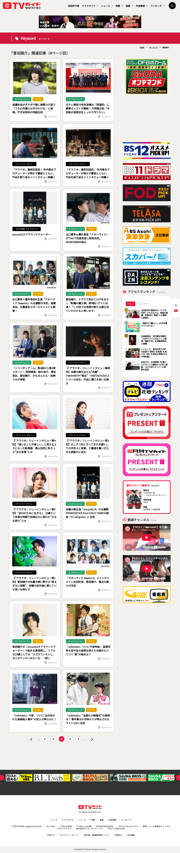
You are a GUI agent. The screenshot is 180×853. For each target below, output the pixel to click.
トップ (54, 820)
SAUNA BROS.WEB (104, 826)
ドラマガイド (88, 5)
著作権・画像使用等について (97, 835)
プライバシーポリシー (69, 835)
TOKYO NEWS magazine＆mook (27, 826)
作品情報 (140, 5)
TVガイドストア (64, 828)
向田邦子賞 (73, 5)
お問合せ (118, 835)
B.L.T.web (50, 826)
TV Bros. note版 (84, 826)
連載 (128, 5)
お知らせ (51, 835)
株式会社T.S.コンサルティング (89, 828)
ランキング (156, 5)
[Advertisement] (147, 118)
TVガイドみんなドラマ (128, 826)
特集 (118, 5)
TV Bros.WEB (66, 826)
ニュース (105, 5)
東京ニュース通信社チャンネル (156, 826)
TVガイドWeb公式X (116, 828)
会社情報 (131, 835)
